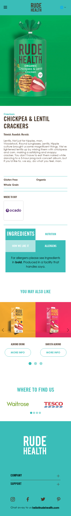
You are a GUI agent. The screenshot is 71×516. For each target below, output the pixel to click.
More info (18, 352)
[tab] (30, 363)
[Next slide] (68, 330)
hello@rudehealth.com (45, 507)
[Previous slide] (3, 330)
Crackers (9, 113)
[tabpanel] (18, 404)
